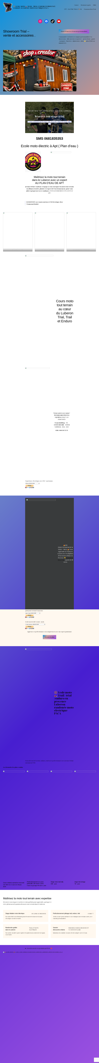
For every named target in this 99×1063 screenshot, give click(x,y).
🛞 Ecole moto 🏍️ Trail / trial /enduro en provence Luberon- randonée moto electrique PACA (34, 7)
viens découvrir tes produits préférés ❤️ (39, 948)
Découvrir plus (49, 637)
